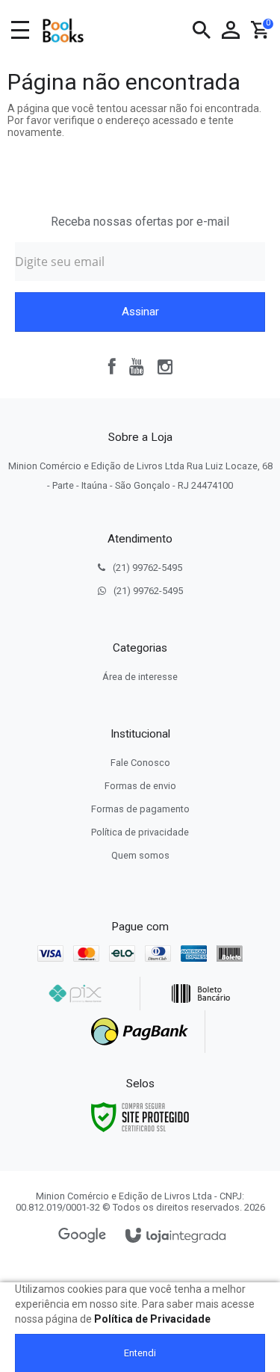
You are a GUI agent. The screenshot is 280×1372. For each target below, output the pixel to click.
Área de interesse (140, 676)
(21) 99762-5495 (147, 567)
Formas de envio (140, 785)
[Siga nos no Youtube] (136, 367)
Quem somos (140, 855)
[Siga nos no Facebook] (112, 367)
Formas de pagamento (140, 809)
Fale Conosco (140, 762)
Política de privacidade (140, 832)
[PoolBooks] (62, 30)
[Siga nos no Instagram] (165, 367)
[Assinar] (140, 312)
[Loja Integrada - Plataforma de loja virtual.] (175, 1236)
